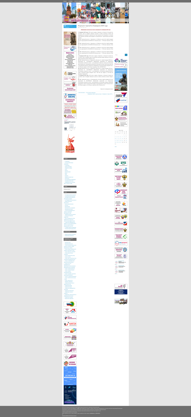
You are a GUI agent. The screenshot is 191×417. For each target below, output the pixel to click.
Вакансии (107, 1)
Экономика (89, 1)
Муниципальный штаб (69, 243)
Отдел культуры (68, 256)
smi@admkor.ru (92, 413)
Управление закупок (68, 286)
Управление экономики (69, 297)
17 (115, 140)
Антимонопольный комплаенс (70, 196)
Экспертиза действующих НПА (70, 228)
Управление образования (69, 290)
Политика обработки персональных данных (69, 415)
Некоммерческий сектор (69, 180)
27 (120, 142)
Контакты (66, 205)
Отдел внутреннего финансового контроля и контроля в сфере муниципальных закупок (70, 246)
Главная (65, 1)
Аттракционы (67, 161)
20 (120, 140)
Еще (112, 1)
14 (122, 138)
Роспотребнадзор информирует (70, 179)
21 (122, 140)
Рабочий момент (68, 171)
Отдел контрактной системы (70, 255)
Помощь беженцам (68, 166)
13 (120, 138)
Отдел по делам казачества (70, 268)
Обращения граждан (68, 167)
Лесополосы (67, 178)
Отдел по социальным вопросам (70, 276)
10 (115, 138)
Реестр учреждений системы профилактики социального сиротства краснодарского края (69, 219)
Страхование (67, 165)
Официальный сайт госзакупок (70, 214)
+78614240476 (97, 413)
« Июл (116, 146)
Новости (66, 170)
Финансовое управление (69, 298)
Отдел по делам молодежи (69, 269)
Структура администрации (79, 1)
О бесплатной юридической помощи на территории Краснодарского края (69, 212)
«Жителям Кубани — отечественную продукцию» (87, 92)
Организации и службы (98, 1)
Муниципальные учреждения (70, 207)
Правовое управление (69, 281)
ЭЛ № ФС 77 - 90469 (75, 408)
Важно (66, 173)
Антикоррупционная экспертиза (70, 194)
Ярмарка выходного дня (69, 177)
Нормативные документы (69, 235)
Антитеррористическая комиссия (70, 200)
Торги (85, 27)
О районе (70, 1)
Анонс (66, 169)
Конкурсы (66, 175)
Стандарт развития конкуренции (70, 227)
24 (115, 142)
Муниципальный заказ (69, 209)
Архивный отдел (68, 242)
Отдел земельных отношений (70, 251)
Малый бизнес (67, 206)
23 (126, 140)
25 (117, 142)
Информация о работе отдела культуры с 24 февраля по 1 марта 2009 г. (100, 93)
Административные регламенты (70, 234)
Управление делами (68, 285)
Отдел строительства (68, 280)
